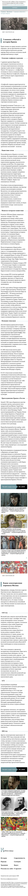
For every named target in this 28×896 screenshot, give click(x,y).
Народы (3, 861)
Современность (19, 858)
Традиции (4, 865)
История (4, 858)
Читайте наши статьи (13, 487)
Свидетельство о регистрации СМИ (10, 876)
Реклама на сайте (7, 869)
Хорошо (14, 7)
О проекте (17, 869)
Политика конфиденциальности (9, 879)
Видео (16, 865)
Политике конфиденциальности (16, 4)
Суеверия (17, 861)
